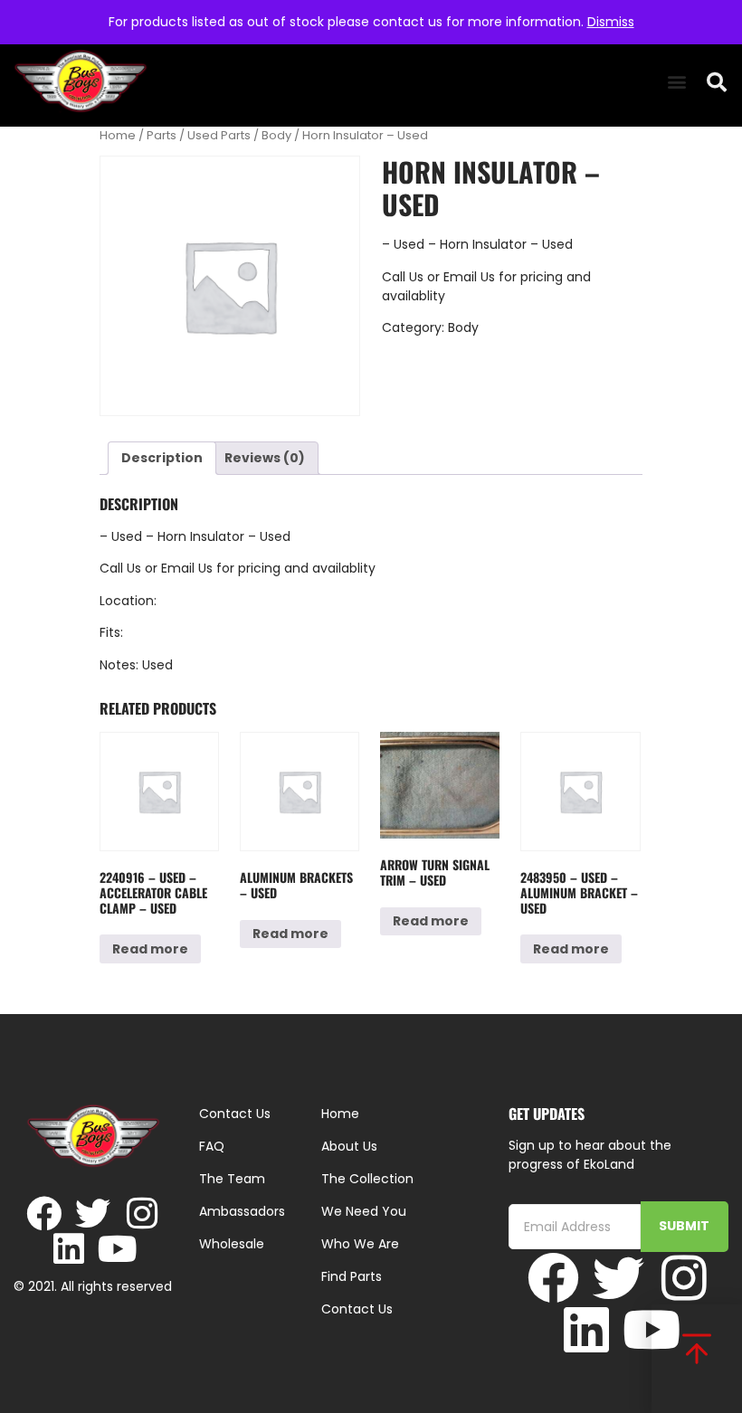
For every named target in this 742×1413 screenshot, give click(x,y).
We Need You (363, 1211)
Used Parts (219, 135)
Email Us (471, 277)
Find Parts (351, 1276)
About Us (349, 1146)
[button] (676, 82)
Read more (150, 949)
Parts (161, 135)
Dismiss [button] (610, 22)
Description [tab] (162, 458)
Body (276, 135)
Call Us (402, 277)
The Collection (367, 1179)
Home (118, 135)
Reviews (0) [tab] (264, 458)
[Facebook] (44, 1213)
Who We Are (360, 1244)
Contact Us (357, 1309)
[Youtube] (117, 1248)
